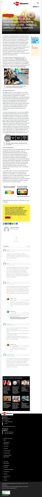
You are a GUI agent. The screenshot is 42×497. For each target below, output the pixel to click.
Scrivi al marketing (9, 432)
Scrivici (6, 423)
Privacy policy (7, 450)
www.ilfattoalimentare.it (9, 426)
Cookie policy (7, 453)
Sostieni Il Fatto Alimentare (7, 456)
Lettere (5, 480)
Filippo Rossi (16, 346)
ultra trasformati (21, 66)
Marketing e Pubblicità (7, 443)
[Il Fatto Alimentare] (20, 3)
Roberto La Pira (13, 298)
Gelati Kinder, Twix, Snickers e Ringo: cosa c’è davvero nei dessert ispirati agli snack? (15, 405)
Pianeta (5, 474)
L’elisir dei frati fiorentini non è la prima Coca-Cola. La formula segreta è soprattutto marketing (6, 390)
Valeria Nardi (12, 311)
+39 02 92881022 (8, 421)
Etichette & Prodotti (6, 466)
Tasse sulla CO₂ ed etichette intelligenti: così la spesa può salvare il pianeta (25, 389)
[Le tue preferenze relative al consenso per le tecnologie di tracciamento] (2, 2)
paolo (15, 300)
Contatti (6, 448)
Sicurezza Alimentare (6, 462)
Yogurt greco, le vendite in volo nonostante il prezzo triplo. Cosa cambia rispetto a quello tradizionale (16, 390)
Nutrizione (6, 471)
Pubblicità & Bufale (8, 469)
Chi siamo (6, 446)
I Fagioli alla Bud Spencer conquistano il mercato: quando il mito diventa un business (7, 405)
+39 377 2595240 (8, 433)
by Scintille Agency (5, 495)
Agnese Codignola (6, 30)
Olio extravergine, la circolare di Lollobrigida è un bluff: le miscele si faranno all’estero (25, 405)
